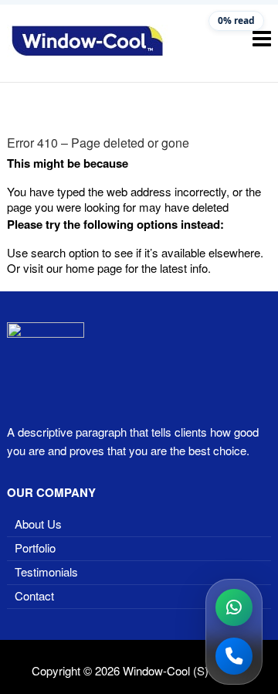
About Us (38, 523)
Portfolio (35, 547)
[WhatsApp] (234, 607)
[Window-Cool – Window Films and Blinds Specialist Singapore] (87, 41)
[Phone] (234, 656)
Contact (34, 595)
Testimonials (46, 571)
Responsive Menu (262, 38)
